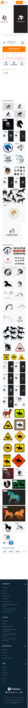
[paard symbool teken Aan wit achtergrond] (8, 494)
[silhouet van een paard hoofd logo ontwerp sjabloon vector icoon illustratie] (8, 384)
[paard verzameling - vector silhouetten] (13, 253)
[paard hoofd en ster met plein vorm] (8, 483)
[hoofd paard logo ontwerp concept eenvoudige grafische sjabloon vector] (8, 146)
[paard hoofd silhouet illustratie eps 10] (7, 308)
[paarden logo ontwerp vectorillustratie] (8, 205)
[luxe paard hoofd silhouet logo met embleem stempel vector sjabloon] (13, 270)
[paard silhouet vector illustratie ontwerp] (8, 338)
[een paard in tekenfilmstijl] (19, 596)
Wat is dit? (13, 69)
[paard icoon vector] (8, 396)
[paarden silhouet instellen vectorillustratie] (8, 317)
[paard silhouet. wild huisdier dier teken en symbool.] (8, 372)
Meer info (6, 71)
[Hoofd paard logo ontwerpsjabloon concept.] (11, 290)
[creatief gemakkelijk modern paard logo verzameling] (8, 216)
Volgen (22, 43)
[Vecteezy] (2, 2)
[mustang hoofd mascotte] (8, 694)
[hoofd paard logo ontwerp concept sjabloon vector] (8, 454)
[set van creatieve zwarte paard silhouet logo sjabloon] (13, 109)
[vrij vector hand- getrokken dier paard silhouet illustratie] (13, 469)
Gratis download (14, 49)
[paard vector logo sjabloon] (8, 134)
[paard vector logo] (8, 181)
